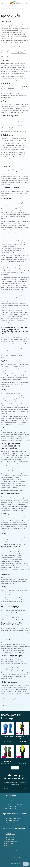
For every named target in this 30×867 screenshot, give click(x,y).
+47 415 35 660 (12, 808)
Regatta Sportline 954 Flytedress (22, 737)
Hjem (2, 8)
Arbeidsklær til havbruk (12, 820)
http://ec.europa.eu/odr (10, 705)
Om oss (8, 832)
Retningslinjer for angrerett (18, 859)
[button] (2, 2)
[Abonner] (25, 788)
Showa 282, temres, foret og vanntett (7, 737)
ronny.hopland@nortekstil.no (15, 806)
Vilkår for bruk (21, 861)
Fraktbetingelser (10, 834)
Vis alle (15, 768)
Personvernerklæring (11, 861)
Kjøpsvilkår (8, 836)
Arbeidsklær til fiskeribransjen (14, 818)
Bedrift (7, 845)
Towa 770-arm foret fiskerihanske (7, 760)
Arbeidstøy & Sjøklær (11, 8)
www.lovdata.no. (7, 40)
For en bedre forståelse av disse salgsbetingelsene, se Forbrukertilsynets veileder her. (14, 54)
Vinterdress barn (22, 760)
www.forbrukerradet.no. (17, 695)
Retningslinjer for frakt (16, 863)
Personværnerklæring (12, 841)
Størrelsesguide (10, 837)
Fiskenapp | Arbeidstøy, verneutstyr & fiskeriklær (15, 857)
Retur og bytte (10, 839)
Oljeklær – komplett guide (13, 824)
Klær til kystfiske (10, 822)
